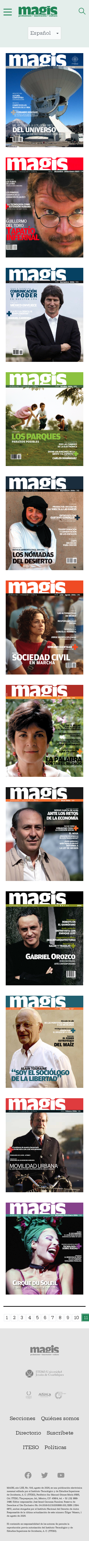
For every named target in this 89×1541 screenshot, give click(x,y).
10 (76, 1317)
